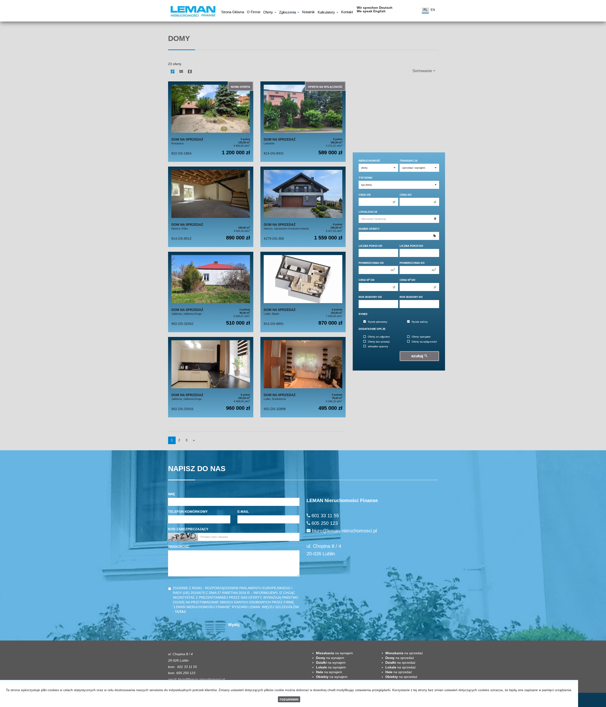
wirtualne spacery (378, 346)
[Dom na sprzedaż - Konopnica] (210, 121)
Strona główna (232, 12)
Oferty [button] (268, 12)
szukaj (417, 356)
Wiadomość (178, 546)
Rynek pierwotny (377, 321)
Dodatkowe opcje (372, 328)
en (433, 10)
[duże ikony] (172, 71)
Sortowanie (422, 71)
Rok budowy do (411, 297)
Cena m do (407, 279)
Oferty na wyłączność (424, 341)
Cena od (365, 194)
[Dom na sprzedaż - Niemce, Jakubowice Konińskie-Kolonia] (303, 207)
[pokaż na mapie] (189, 71)
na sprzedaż (404, 653)
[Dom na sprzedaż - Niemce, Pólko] (210, 207)
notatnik (308, 12)
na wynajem (334, 653)
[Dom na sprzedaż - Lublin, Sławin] (303, 292)
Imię (171, 494)
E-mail (243, 511)
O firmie (253, 12)
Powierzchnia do (412, 262)
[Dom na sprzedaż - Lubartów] (303, 121)
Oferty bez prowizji (378, 341)
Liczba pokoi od (370, 245)
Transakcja (409, 160)
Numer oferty (369, 228)
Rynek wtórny (420, 321)
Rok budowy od (370, 297)
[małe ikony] (181, 71)
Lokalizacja (368, 211)
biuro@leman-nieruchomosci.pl (344, 530)
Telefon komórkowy (188, 511)
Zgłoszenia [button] (288, 12)
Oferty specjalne (421, 337)
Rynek (363, 314)
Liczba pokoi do (411, 245)
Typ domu (365, 177)
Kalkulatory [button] (327, 12)
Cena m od (366, 279)
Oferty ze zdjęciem (379, 337)
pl (425, 10)
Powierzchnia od (371, 262)
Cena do (406, 194)
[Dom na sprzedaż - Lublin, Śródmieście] (303, 377)
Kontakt (347, 12)
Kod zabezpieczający (188, 529)
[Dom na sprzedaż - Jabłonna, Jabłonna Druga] (210, 292)
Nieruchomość (369, 160)
